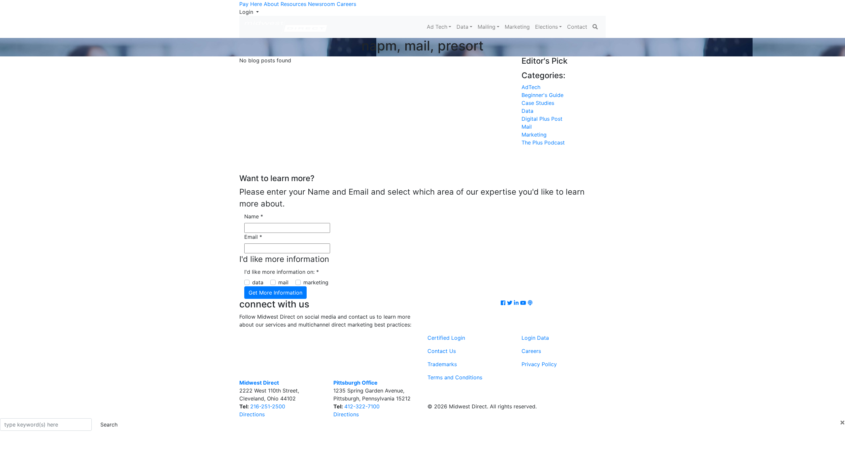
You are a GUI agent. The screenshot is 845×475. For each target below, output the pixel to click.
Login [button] (247, 12)
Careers (346, 4)
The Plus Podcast (543, 142)
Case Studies (538, 103)
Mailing (486, 26)
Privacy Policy (539, 364)
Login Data (535, 337)
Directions (252, 414)
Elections (546, 26)
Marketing (517, 26)
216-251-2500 (267, 406)
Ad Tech (437, 26)
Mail (527, 126)
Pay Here (250, 4)
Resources (293, 4)
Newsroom (321, 4)
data (257, 282)
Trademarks (442, 364)
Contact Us (441, 351)
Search (109, 424)
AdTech (531, 87)
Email (253, 237)
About (271, 4)
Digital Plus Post (542, 118)
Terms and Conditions (454, 377)
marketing (315, 282)
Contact (577, 26)
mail (283, 282)
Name (253, 216)
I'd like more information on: (281, 272)
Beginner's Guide (542, 95)
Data (462, 26)
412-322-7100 (362, 406)
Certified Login (446, 337)
